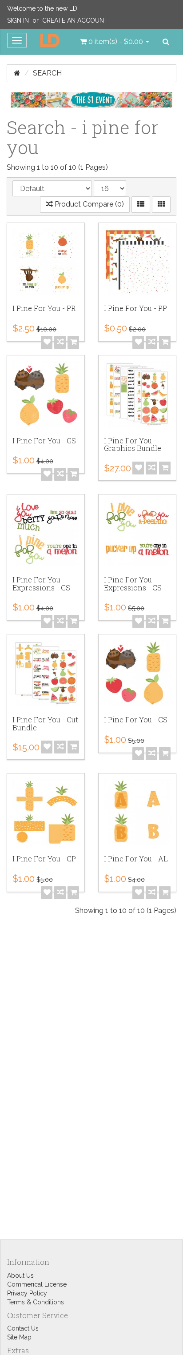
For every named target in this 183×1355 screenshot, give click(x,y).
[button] (114, 41)
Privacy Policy (27, 1293)
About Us (20, 1275)
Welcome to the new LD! (43, 8)
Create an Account (75, 20)
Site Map (19, 1337)
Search (47, 73)
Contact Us (23, 1328)
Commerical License (37, 1284)
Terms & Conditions (35, 1302)
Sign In (18, 20)
